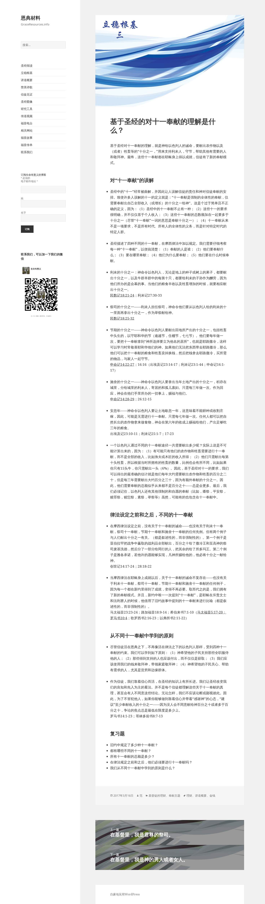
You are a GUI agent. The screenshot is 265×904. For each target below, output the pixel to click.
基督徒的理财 (157, 796)
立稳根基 (26, 73)
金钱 (212, 796)
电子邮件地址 (29, 181)
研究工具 (26, 109)
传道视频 (26, 116)
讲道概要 (26, 80)
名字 (23, 212)
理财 (189, 796)
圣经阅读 (26, 66)
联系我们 (26, 152)
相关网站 (26, 130)
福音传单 (26, 145)
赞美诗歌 (26, 87)
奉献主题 (174, 796)
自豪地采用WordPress (125, 894)
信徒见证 (26, 94)
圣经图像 (26, 102)
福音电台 (26, 123)
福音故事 (26, 138)
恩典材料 (30, 17)
